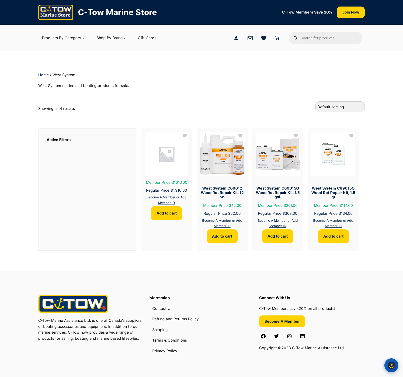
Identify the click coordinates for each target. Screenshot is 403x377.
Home (43, 75)
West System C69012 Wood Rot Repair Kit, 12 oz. (222, 192)
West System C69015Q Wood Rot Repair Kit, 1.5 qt (333, 192)
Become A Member (160, 197)
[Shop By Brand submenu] (125, 38)
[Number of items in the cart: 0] (277, 38)
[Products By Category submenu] (83, 38)
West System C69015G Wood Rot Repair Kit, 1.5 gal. (278, 192)
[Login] (236, 38)
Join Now (350, 12)
